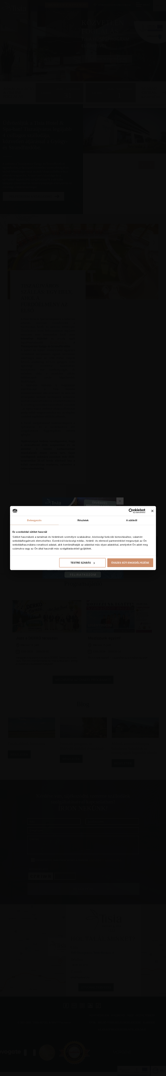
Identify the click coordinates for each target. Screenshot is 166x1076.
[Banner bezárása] (152, 511)
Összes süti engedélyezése (130, 562)
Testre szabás (81, 562)
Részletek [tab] (83, 520)
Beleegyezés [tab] (34, 520)
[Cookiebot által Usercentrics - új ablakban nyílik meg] (131, 510)
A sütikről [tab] (131, 520)
